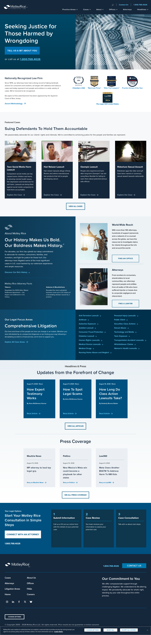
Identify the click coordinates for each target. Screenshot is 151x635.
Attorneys (127, 9)
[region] (75, 630)
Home (8, 594)
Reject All (110, 630)
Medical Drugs (85, 348)
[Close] (147, 630)
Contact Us (123, 4)
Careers (31, 594)
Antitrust (82, 319)
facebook (19, 601)
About (99, 9)
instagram (7, 601)
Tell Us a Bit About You (22, 50)
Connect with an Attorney (23, 534)
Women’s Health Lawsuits (125, 348)
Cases (86, 9)
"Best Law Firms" (94, 88)
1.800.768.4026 (140, 4)
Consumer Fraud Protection (91, 332)
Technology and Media (124, 332)
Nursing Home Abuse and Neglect (94, 352)
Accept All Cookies (129, 630)
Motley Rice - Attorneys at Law (16, 7)
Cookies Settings (14, 617)
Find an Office (125, 258)
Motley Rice (18, 566)
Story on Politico (69, 482)
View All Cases (75, 206)
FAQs (29, 588)
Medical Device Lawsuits (90, 344)
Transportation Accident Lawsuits (129, 340)
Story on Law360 (105, 482)
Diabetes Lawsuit (86, 336)
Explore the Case (14, 194)
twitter (25, 601)
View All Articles (75, 426)
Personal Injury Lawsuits (125, 315)
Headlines (141, 9)
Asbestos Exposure (87, 323)
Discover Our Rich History (16, 272)
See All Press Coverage (75, 495)
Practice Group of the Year (132, 88)
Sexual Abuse (120, 327)
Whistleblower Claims (123, 344)
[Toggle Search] (112, 5)
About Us (31, 577)
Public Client (119, 319)
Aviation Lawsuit (86, 327)
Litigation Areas (12, 588)
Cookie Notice (58, 632)
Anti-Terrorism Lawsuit (88, 315)
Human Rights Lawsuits (89, 340)
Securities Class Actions (125, 323)
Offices (112, 9)
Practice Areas (69, 9)
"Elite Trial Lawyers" (111, 88)
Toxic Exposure (120, 336)
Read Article (32, 413)
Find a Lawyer (126, 303)
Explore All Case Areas (15, 341)
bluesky (31, 601)
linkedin (13, 601)
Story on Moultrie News (35, 482)
